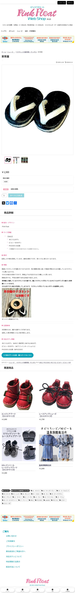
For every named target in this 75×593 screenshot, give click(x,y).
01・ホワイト (36, 490)
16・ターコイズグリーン (10, 500)
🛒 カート (61, 3)
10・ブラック (7, 497)
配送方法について (13, 566)
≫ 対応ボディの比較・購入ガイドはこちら (18, 355)
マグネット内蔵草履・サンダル (26, 52)
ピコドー (59, 362)
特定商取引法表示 (13, 561)
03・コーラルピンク (63, 490)
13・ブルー (38, 497)
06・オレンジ (26, 494)
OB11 (41, 362)
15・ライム (61, 497)
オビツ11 (53, 362)
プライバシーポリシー (15, 546)
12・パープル (28, 497)
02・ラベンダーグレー (49, 490)
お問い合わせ (11, 536)
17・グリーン (23, 500)
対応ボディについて (14, 556)
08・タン (45, 494)
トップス (4, 31)
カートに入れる (16, 195)
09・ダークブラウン (57, 494)
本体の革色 (14, 189)
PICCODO (46, 362)
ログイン (70, 3)
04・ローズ (7, 494)
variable (47, 500)
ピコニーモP (67, 362)
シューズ (20, 31)
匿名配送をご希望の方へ (15, 551)
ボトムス (12, 31)
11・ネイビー (18, 497)
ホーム (4, 52)
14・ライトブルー (49, 497)
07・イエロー (36, 494)
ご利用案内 (32, 31)
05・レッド (16, 494)
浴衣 (26, 31)
